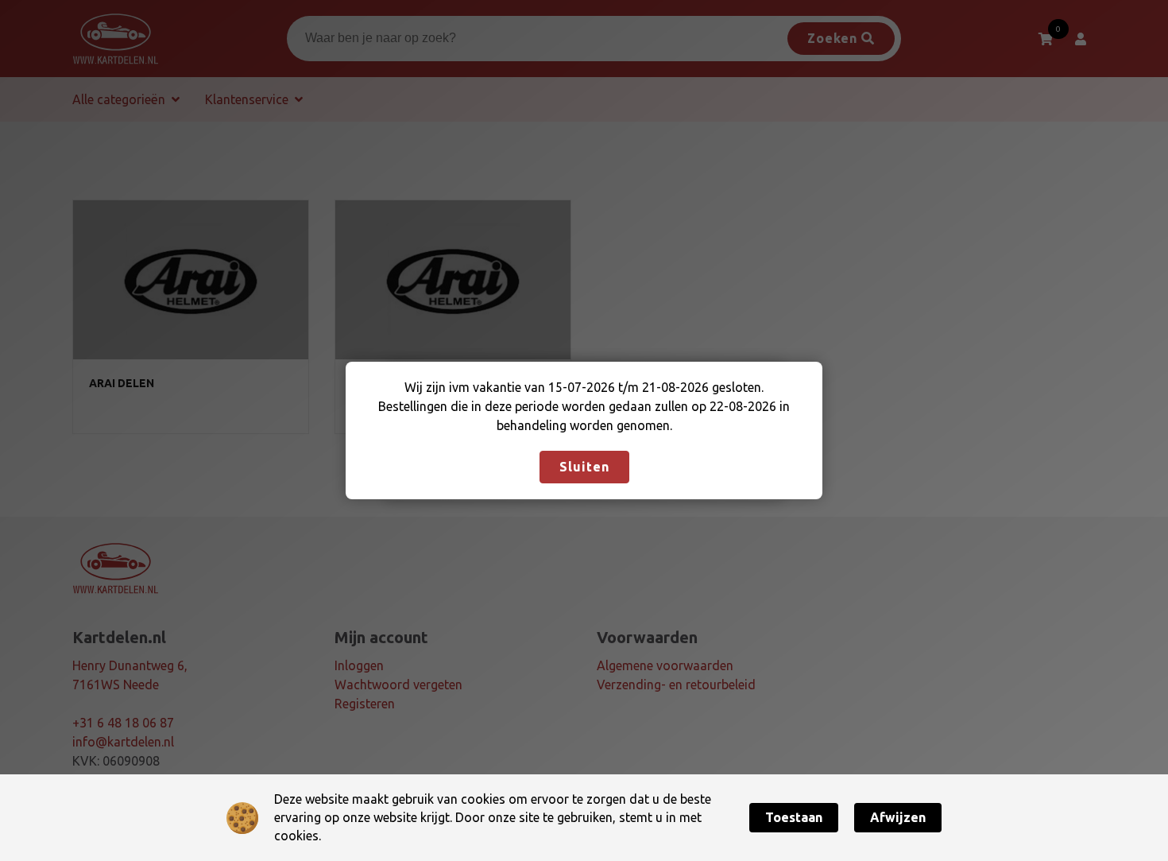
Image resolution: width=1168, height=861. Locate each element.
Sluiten (584, 467)
